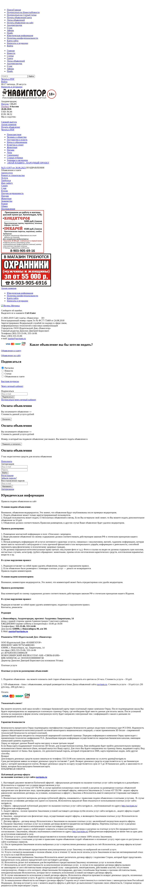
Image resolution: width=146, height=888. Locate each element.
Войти (10, 46)
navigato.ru (102, 684)
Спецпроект (13, 155)
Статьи (33, 15)
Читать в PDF (7, 79)
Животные (12, 147)
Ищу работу (7, 183)
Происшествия (14, 134)
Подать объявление (16, 17)
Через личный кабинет (12, 386)
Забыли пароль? (9, 478)
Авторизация (7, 489)
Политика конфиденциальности (22, 38)
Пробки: (5, 106)
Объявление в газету (11, 350)
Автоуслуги (7, 173)
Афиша (10, 30)
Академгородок (14, 25)
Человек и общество (17, 137)
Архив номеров (8, 124)
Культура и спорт (15, 145)
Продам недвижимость (12, 193)
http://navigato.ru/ (129, 806)
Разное (4, 203)
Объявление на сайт (11, 355)
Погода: (5, 104)
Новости (35, 12)
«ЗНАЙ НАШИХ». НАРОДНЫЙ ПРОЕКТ (28, 163)
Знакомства (6, 201)
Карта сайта (12, 40)
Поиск (10, 10)
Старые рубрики (15, 157)
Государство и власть (17, 139)
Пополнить (6, 461)
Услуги (4, 178)
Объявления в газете (15, 376)
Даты (9, 152)
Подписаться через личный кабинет (18, 399)
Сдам (3, 188)
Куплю (4, 191)
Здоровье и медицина (17, 160)
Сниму (4, 185)
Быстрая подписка (10, 381)
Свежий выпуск (9, 122)
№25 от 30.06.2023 (13, 167)
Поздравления (8, 209)
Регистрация (7, 475)
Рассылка (9, 368)
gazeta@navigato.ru (17, 338)
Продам (5, 196)
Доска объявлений (16, 20)
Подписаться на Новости (19, 12)
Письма (10, 150)
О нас (9, 28)
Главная (17, 10)
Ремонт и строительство (13, 175)
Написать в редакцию (17, 43)
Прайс (10, 33)
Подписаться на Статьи (18, 15)
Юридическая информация (20, 35)
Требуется (6, 180)
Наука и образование (17, 142)
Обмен (4, 206)
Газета (29, 17)
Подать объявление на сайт (20, 22)
